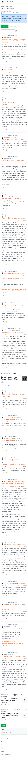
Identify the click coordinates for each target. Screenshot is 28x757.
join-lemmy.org (5, 754)
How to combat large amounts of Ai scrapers (13, 139)
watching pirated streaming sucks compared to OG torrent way (14, 608)
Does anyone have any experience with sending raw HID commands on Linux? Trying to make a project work (14, 41)
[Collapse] (3, 35)
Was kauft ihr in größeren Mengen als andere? (13, 464)
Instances (4, 745)
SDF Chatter (8, 2)
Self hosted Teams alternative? (9, 628)
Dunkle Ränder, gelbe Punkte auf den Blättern (13, 305)
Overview (4, 27)
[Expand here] (24, 378)
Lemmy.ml (21, 108)
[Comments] (24, 700)
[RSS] (19, 31)
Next (3, 725)
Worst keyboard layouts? (19, 544)
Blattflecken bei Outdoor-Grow (9, 419)
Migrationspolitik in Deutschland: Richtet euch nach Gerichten (13, 279)
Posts (19, 27)
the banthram (22, 583)
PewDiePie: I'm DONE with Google (10, 198)
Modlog (3, 742)
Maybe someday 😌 (7, 72)
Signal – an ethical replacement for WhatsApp (13, 218)
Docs (2, 748)
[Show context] (3, 44)
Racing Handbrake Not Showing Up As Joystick (14, 656)
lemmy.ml (3, 382)
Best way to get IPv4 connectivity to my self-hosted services (13, 395)
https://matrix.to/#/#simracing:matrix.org (14, 50)
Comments (12, 27)
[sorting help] (16, 31)
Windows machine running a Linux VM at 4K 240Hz (13, 161)
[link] (5, 44)
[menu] (26, 1)
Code (2, 751)
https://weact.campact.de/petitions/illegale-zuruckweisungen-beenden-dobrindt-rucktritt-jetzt (14, 291)
